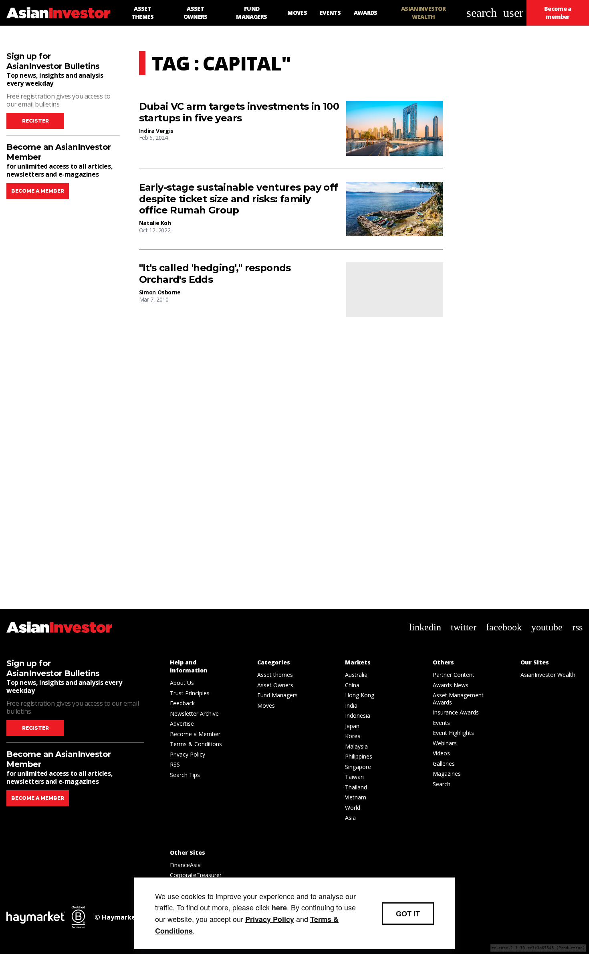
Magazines (447, 773)
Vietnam (355, 797)
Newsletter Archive (194, 713)
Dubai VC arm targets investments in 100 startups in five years (239, 112)
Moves (266, 705)
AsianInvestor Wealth (547, 674)
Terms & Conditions (196, 744)
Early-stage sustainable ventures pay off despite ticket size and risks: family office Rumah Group (238, 199)
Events (441, 723)
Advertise (182, 723)
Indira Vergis (156, 131)
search (481, 12)
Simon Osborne (160, 292)
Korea (353, 736)
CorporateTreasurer (196, 875)
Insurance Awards (456, 712)
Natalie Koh (155, 223)
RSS (175, 764)
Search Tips (185, 775)
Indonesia (357, 715)
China (352, 685)
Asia (350, 817)
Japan (352, 726)
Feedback (182, 703)
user (513, 12)
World (352, 807)
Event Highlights (453, 733)
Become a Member (195, 734)
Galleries (444, 763)
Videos (441, 753)
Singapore (358, 767)
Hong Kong (359, 695)
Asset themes (275, 674)
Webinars (445, 743)
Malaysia (356, 746)
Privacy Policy (187, 754)
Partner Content (453, 674)
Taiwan (354, 777)
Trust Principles (190, 693)
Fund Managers (277, 695)
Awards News (450, 685)
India (351, 705)
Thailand (356, 787)
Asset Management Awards (458, 698)
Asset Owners (275, 685)
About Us (182, 682)
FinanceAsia (185, 865)
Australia (356, 674)
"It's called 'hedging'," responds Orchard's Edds (215, 273)
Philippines (358, 756)
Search (441, 784)
